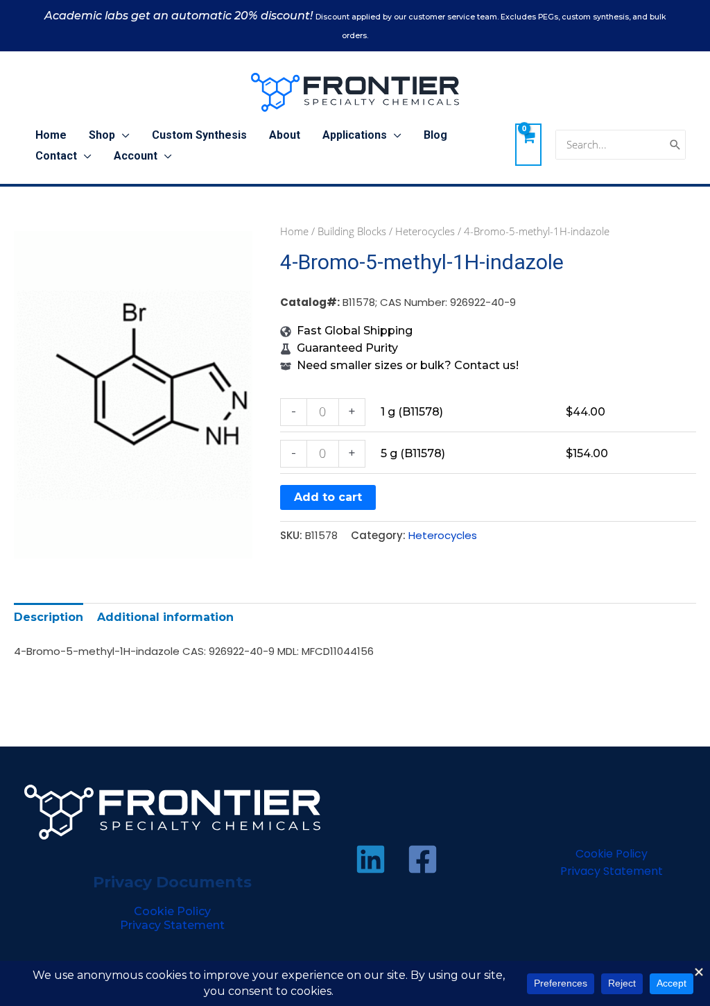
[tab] (48, 617)
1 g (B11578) (412, 411)
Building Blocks (352, 231)
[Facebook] (422, 859)
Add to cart (328, 497)
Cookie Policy (172, 911)
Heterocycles (425, 231)
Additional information (165, 617)
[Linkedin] (370, 859)
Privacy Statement (172, 925)
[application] (122, 135)
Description (48, 617)
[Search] (675, 144)
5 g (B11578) (413, 453)
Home (294, 231)
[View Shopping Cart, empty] (528, 144)
